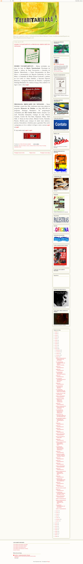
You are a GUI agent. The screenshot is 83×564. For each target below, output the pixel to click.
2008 (56, 533)
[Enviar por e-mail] (33, 144)
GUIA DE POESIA (16, 550)
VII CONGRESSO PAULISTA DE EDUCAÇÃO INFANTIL (61, 373)
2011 (56, 528)
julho (57, 510)
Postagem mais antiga (45, 152)
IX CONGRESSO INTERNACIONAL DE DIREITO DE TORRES (60, 390)
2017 (56, 345)
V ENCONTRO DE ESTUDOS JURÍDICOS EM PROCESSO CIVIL (61, 415)
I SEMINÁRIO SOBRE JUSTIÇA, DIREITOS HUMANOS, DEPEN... (60, 455)
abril (57, 515)
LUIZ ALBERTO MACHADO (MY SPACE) (20, 548)
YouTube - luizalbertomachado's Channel (22, 555)
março (57, 517)
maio (57, 514)
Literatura (31, 145)
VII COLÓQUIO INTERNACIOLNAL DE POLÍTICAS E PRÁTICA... (61, 380)
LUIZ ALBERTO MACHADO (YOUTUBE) (20, 544)
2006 (56, 536)
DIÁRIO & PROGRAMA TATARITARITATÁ (60, 397)
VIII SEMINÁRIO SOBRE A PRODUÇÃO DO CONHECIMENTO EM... (61, 420)
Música (34, 145)
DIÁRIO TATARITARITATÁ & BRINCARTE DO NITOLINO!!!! (61, 359)
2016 (56, 347)
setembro (58, 355)
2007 (56, 534)
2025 (56, 333)
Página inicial (32, 152)
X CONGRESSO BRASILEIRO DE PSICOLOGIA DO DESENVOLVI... (59, 448)
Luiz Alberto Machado (59, 64)
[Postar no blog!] (35, 144)
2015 (56, 348)
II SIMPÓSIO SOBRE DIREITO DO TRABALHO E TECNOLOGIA (60, 400)
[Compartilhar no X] (36, 144)
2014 (56, 523)
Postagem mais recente (19, 152)
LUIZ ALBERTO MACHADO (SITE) (19, 547)
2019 (56, 342)
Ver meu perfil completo (58, 71)
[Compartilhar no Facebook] (37, 144)
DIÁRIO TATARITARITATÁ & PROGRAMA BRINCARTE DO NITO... (61, 444)
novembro (58, 351)
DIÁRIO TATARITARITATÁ (61, 498)
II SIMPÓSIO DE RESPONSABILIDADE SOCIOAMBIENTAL (60, 479)
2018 (56, 343)
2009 (56, 531)
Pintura (37, 145)
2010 (56, 529)
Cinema (27, 145)
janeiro (57, 520)
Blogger (48, 561)
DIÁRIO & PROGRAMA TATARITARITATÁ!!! (60, 467)
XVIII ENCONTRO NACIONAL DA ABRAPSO (59, 387)
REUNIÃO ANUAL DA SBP (61, 487)
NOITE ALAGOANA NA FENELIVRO (60, 437)
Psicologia (44, 145)
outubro (57, 353)
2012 (56, 526)
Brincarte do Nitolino (22, 145)
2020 (56, 340)
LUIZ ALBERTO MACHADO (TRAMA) (20, 545)
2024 (56, 335)
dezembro (58, 350)
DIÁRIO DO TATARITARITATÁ (60, 367)
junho (57, 512)
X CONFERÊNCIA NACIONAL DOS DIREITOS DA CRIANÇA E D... (59, 411)
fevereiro (58, 519)
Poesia (40, 145)
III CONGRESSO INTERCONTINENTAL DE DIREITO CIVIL (60, 493)
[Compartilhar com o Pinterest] (38, 144)
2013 (56, 524)
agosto (57, 356)
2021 (56, 338)
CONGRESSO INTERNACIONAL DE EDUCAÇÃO (60, 506)
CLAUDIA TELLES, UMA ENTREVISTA (60, 394)
